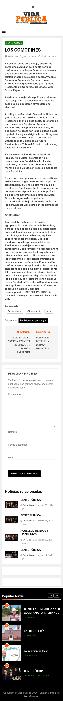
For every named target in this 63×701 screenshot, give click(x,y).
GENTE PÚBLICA (30, 499)
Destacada (29, 675)
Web (10, 457)
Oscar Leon (28, 505)
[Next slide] (56, 595)
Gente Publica (14, 42)
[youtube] (33, 7)
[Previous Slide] (51, 595)
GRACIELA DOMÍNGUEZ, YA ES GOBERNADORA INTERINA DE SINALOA (42, 613)
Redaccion (13, 56)
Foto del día (30, 635)
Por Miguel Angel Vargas (33, 320)
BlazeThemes (31, 696)
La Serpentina (30, 655)
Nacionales (29, 617)
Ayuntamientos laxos (36, 651)
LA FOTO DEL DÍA (34, 631)
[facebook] (29, 7)
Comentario (15, 394)
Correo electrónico (18, 444)
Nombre (12, 431)
